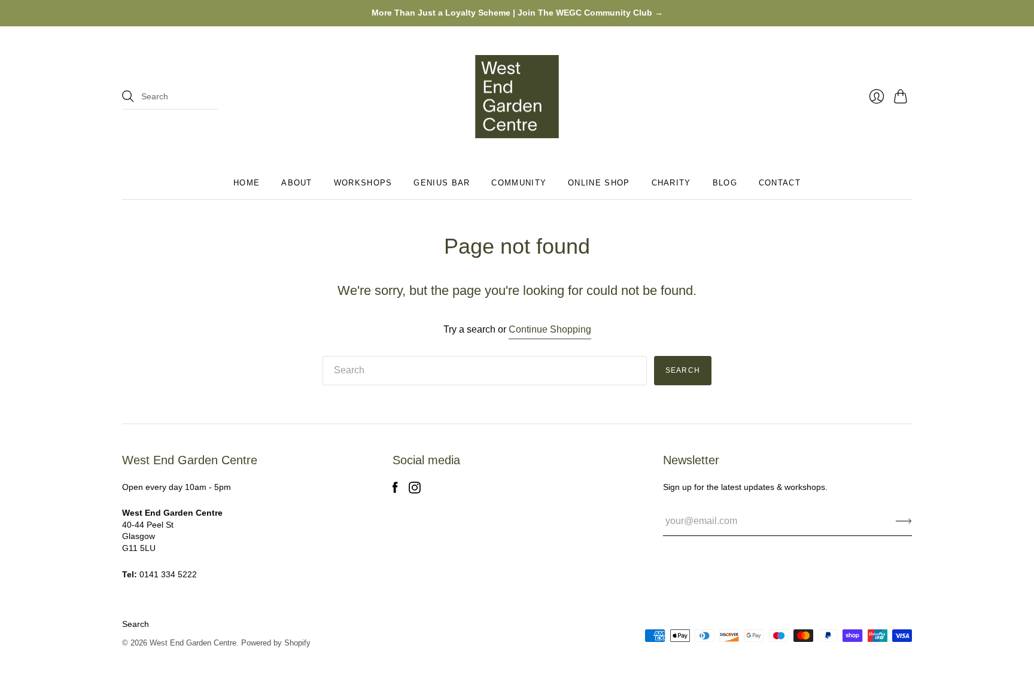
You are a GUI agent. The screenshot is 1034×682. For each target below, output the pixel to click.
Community (518, 182)
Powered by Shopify (276, 642)
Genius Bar (441, 182)
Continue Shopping (550, 329)
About (296, 182)
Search (135, 624)
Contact (780, 182)
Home (246, 182)
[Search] (128, 96)
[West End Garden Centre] (517, 97)
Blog (725, 182)
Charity (671, 182)
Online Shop (598, 182)
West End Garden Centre (193, 642)
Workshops (363, 182)
